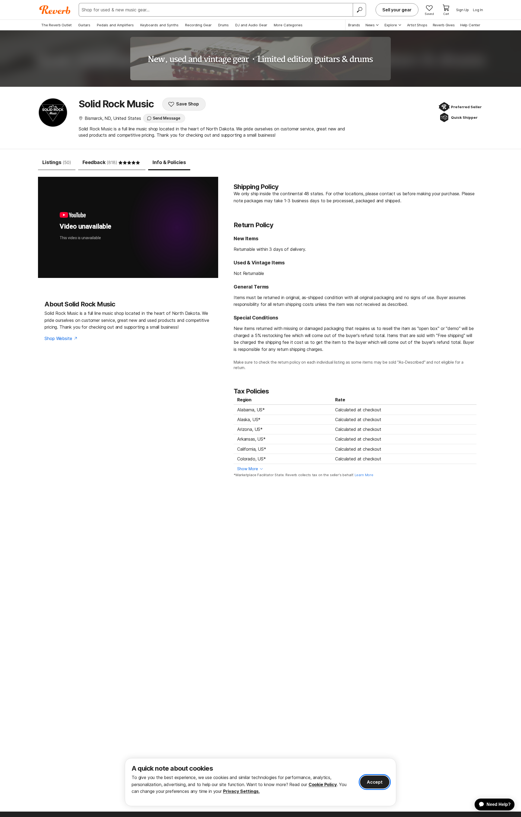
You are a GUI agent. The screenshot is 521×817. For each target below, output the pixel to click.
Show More (247, 468)
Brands (354, 25)
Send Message (166, 118)
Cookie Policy (323, 784)
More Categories (288, 25)
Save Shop (187, 104)
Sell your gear (397, 9)
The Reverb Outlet (56, 25)
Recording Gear (198, 25)
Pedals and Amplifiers (115, 25)
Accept (375, 782)
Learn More (364, 475)
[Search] (359, 9)
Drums (223, 25)
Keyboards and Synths (159, 25)
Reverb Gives (444, 25)
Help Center (470, 25)
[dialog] (260, 782)
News (370, 25)
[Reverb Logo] (55, 9)
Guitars (84, 25)
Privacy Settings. (241, 791)
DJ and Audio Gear (251, 25)
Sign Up (462, 10)
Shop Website (58, 338)
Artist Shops (417, 25)
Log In (478, 10)
